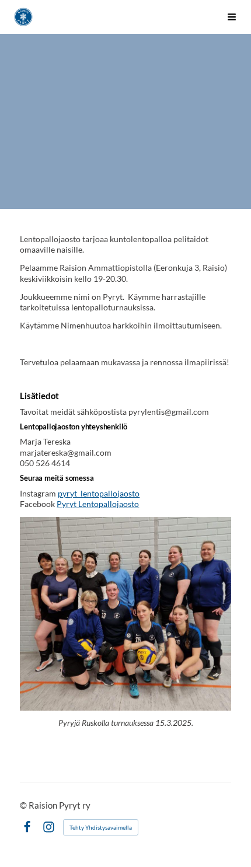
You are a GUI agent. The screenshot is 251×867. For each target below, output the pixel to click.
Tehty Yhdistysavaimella (100, 827)
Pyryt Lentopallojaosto (98, 504)
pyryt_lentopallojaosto (99, 493)
